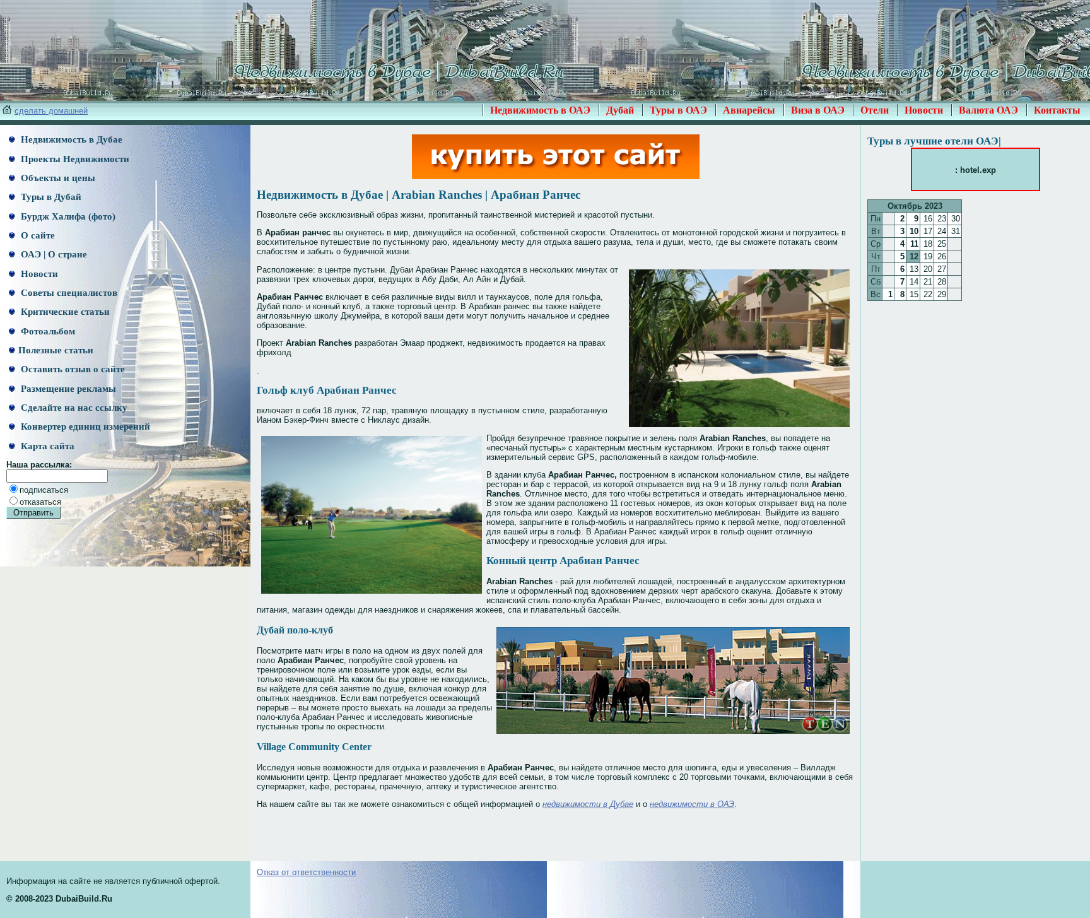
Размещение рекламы (67, 389)
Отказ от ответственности (306, 872)
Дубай (620, 110)
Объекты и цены (56, 178)
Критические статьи (64, 312)
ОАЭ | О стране (52, 254)
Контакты (1057, 110)
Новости (924, 110)
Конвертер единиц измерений (84, 426)
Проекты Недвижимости (73, 159)
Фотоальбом (46, 331)
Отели (874, 110)
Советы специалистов (67, 293)
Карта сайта (46, 446)
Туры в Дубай (49, 197)
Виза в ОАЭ (818, 110)
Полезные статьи (55, 350)
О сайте (36, 235)
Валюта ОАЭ (988, 110)
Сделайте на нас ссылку (72, 408)
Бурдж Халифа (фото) (66, 216)
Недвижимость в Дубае (70, 139)
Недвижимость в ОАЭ (540, 110)
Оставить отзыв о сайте (71, 369)
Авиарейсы (749, 110)
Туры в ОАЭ (678, 110)
